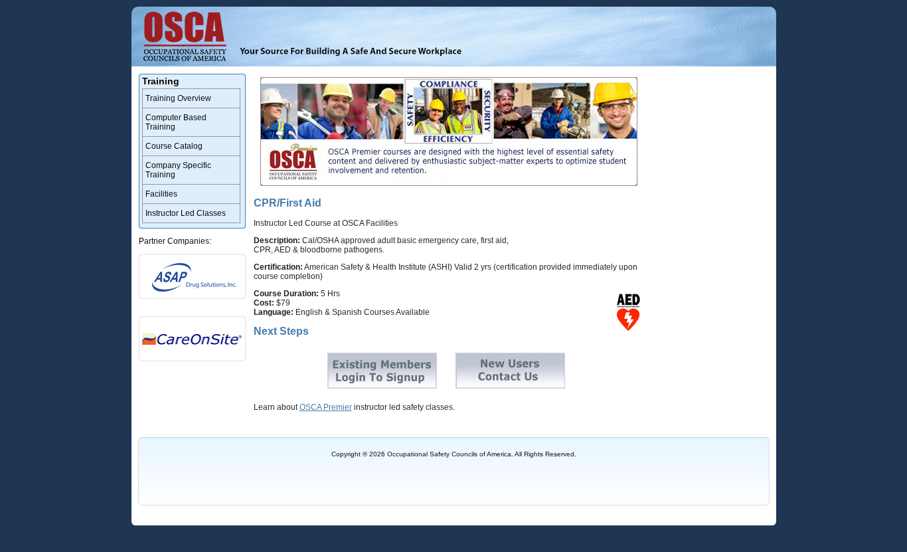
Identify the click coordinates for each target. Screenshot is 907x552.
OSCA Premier (325, 407)
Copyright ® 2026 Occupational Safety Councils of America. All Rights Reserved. (453, 454)
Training (160, 81)
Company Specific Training (178, 170)
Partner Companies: (175, 241)
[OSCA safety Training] (186, 38)
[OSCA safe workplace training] (350, 51)
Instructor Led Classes (185, 213)
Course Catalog (174, 146)
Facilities (161, 194)
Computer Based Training (175, 122)
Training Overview (178, 98)
